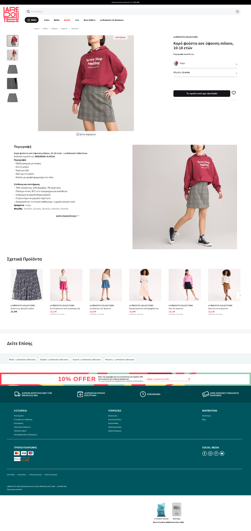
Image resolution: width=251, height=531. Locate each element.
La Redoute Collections (185, 36)
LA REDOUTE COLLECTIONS (23, 305)
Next (241, 297)
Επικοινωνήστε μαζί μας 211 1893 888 (125, 2)
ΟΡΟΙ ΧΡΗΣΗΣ (22, 475)
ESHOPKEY (19, 490)
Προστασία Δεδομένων (22, 427)
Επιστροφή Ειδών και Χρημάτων (25, 434)
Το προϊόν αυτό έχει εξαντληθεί (202, 93)
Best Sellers (89, 20)
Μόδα (56, 20)
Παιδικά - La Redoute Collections (54, 359)
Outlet (67, 20)
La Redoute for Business (112, 20)
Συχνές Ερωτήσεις (114, 419)
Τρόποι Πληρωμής (114, 431)
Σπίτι (46, 20)
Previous (12, 297)
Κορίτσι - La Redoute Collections (87, 359)
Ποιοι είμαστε (19, 416)
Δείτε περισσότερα (66, 215)
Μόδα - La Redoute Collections (22, 359)
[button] (28, 11)
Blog (203, 419)
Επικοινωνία (112, 416)
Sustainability (113, 423)
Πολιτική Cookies (20, 431)
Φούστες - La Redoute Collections (120, 359)
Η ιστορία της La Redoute (23, 419)
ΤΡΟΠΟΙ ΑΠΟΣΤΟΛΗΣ (35, 475)
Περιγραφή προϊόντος (183, 54)
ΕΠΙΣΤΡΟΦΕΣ (11, 475)
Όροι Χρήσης (18, 423)
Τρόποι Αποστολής (115, 427)
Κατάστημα (206, 416)
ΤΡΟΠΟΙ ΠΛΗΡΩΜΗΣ (51, 475)
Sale (77, 20)
